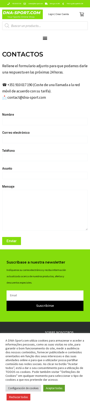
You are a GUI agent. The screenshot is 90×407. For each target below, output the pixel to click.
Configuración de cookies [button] (23, 388)
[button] (45, 38)
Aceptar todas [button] (54, 388)
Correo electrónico (16, 132)
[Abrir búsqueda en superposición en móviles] (45, 25)
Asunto (7, 168)
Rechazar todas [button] (18, 397)
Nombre (8, 114)
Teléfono (8, 150)
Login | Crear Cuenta (58, 14)
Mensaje (8, 186)
